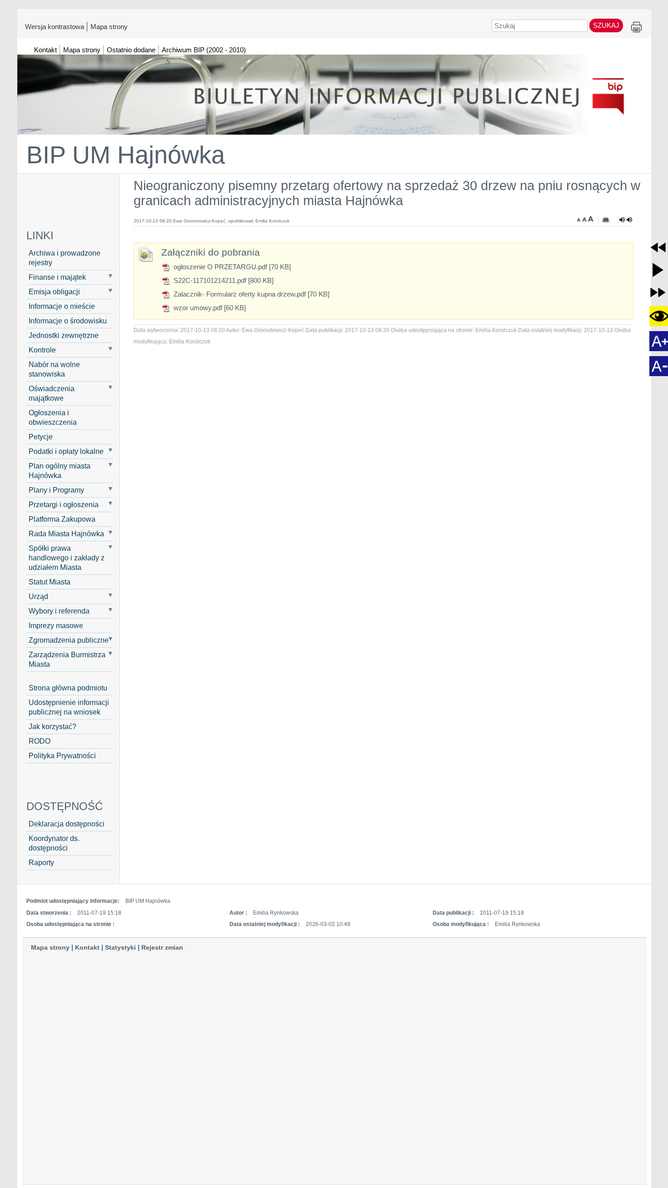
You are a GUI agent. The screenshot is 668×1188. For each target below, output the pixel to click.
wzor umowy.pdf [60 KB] (209, 308)
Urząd (38, 596)
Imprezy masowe (56, 625)
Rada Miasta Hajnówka (66, 533)
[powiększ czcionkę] (590, 218)
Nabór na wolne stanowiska (54, 369)
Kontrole (42, 350)
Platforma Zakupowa (62, 519)
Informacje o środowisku (68, 321)
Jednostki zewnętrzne (64, 335)
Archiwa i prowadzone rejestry (64, 258)
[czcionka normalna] (585, 218)
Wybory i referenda (59, 611)
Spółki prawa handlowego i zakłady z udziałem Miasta (67, 557)
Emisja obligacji (54, 291)
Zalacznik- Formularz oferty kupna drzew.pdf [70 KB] (250, 294)
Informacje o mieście (62, 306)
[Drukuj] (605, 219)
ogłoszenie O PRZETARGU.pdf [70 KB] (231, 267)
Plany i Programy (56, 490)
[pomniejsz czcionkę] (580, 218)
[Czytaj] (625, 219)
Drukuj (636, 27)
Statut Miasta (49, 582)
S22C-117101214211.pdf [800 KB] (223, 280)
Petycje (41, 437)
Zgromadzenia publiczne (69, 640)
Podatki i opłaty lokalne (66, 451)
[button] (658, 247)
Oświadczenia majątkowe (52, 393)
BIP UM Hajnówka (125, 154)
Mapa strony (109, 26)
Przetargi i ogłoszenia (64, 504)
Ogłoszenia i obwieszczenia (53, 417)
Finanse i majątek (57, 277)
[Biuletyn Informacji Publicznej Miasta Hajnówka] (334, 90)
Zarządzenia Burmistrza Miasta (67, 659)
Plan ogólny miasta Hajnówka (59, 470)
